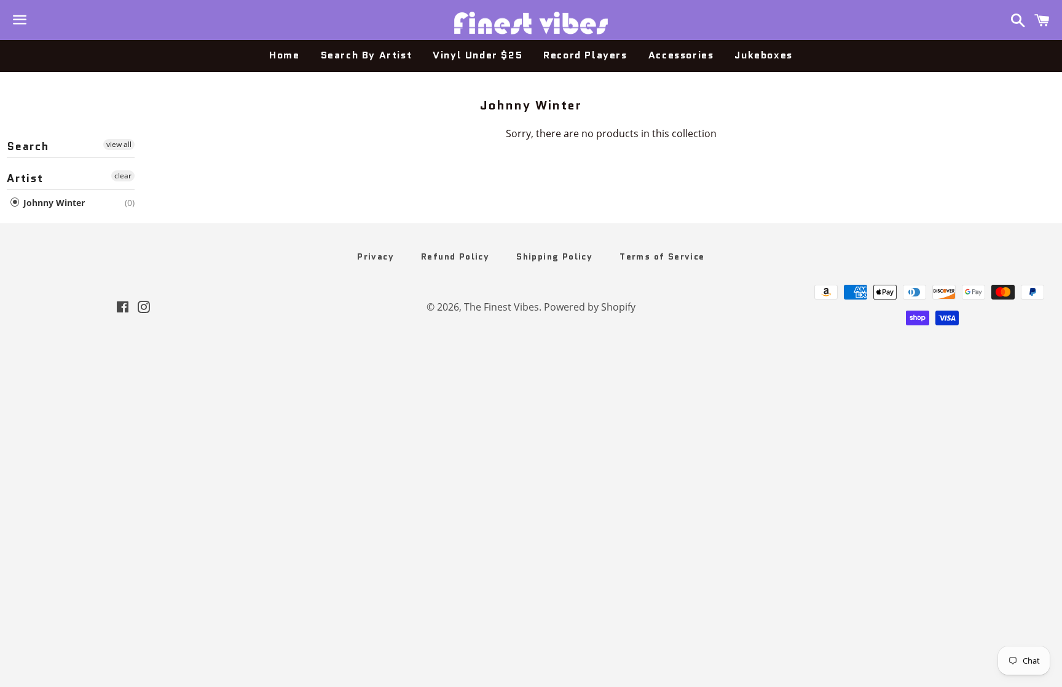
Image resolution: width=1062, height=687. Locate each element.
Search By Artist (366, 55)
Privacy (375, 256)
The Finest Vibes (501, 307)
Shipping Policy (554, 256)
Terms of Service (662, 256)
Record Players (585, 55)
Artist (25, 178)
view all (119, 144)
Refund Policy (455, 256)
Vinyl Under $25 (477, 55)
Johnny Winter (53, 202)
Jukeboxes (763, 55)
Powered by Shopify (589, 307)
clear (123, 175)
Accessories (681, 55)
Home (284, 55)
